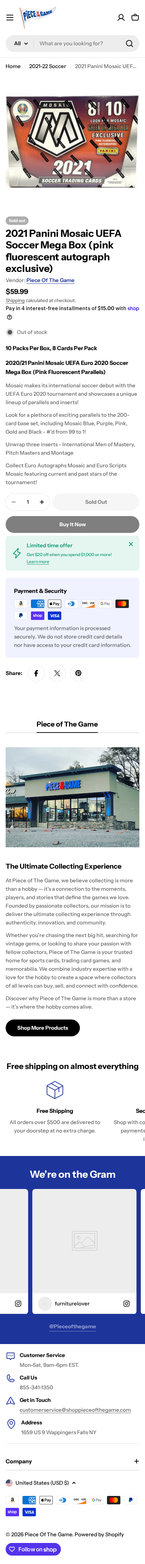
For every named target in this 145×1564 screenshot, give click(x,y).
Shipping (15, 300)
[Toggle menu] (10, 17)
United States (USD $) (42, 1482)
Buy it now (72, 524)
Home (13, 66)
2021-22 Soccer (47, 66)
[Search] (129, 43)
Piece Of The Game (50, 280)
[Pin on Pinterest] (78, 673)
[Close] (131, 544)
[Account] (121, 17)
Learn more (38, 561)
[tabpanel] (72, 888)
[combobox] (72, 43)
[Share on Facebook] (36, 673)
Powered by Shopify (99, 1534)
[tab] (67, 726)
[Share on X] (57, 673)
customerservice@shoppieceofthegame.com (75, 1409)
